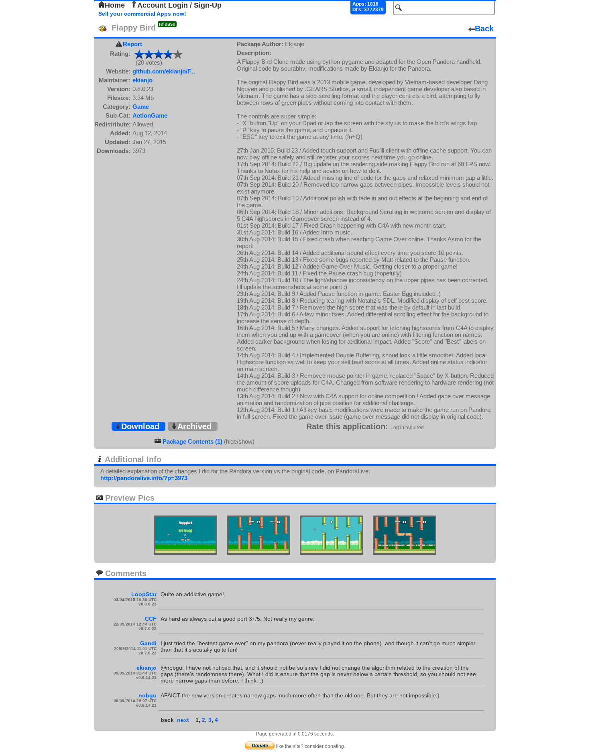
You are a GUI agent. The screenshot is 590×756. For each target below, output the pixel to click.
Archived (194, 426)
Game (140, 106)
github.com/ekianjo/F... (163, 71)
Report (132, 44)
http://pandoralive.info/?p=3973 (143, 478)
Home (115, 5)
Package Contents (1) (192, 441)
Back (484, 28)
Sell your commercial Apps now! (142, 13)
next (183, 720)
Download (140, 426)
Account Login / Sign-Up (179, 5)
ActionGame (149, 115)
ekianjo (142, 80)
